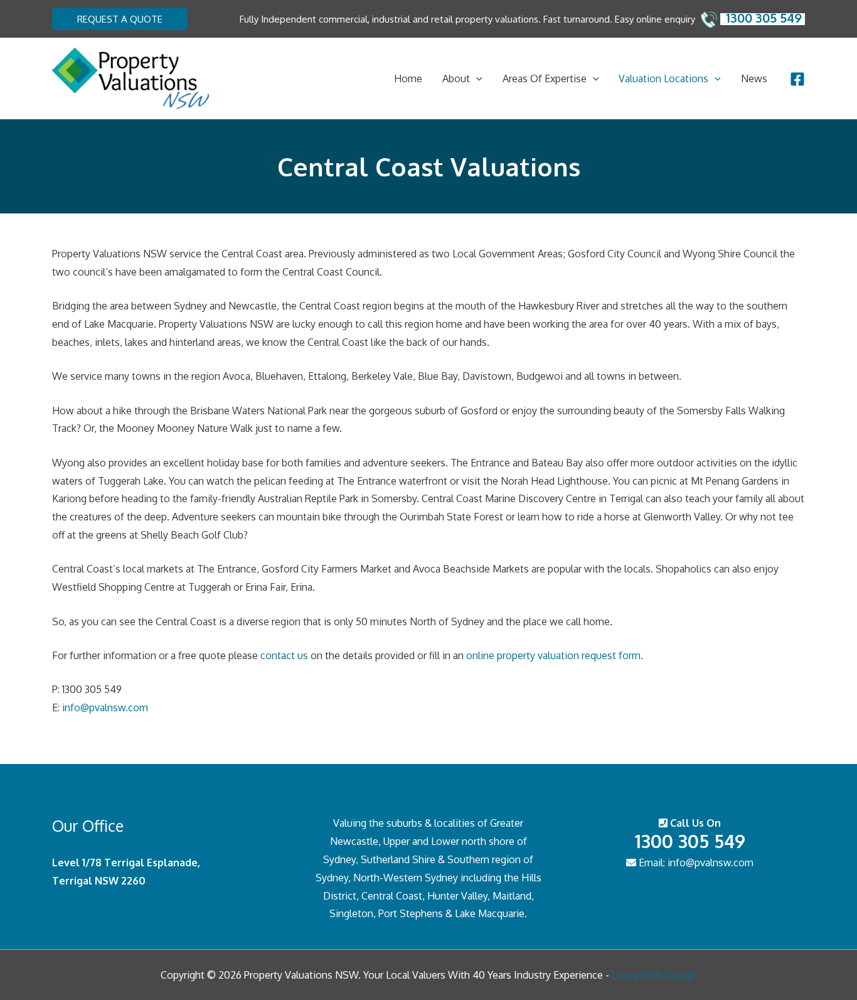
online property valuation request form (553, 655)
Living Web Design (654, 975)
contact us (284, 655)
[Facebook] (797, 79)
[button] (120, 19)
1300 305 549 (690, 840)
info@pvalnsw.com (105, 707)
